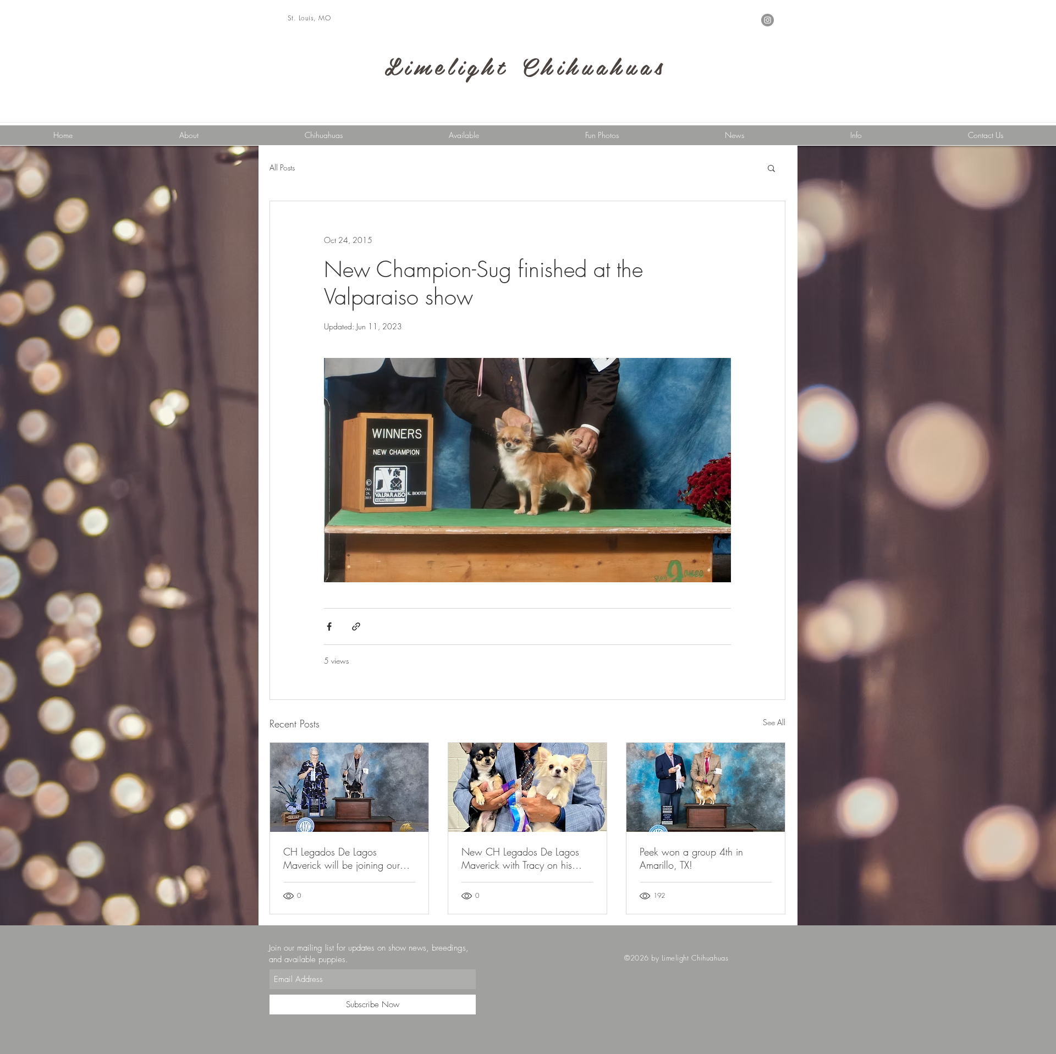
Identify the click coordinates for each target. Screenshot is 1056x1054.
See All (774, 722)
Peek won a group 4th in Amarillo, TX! (691, 858)
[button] (856, 135)
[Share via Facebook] (329, 626)
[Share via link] (356, 626)
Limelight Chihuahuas (525, 65)
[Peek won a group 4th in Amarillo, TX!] (705, 787)
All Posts (282, 167)
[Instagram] (767, 20)
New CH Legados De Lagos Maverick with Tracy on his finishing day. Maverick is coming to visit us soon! (520, 858)
